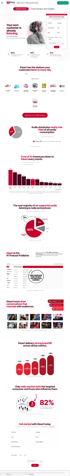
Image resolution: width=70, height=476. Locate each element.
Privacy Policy (31, 474)
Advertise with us (63, 3)
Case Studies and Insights (42, 9)
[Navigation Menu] (2, 3)
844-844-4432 (51, 426)
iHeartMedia (10, 3)
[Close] (68, 473)
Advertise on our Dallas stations (35, 115)
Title (58, 27)
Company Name (51, 27)
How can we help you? (15, 446)
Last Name (59, 23)
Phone (58, 32)
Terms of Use (8, 474)
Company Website (39, 441)
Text (61, 37)
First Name (50, 23)
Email (49, 32)
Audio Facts (21, 9)
